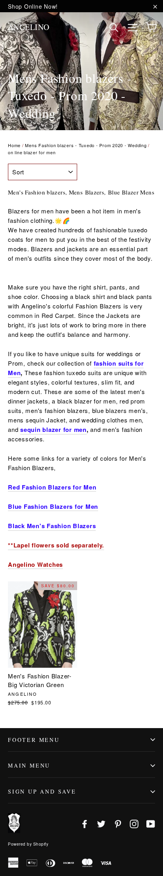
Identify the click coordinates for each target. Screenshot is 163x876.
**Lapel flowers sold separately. (56, 545)
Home (14, 145)
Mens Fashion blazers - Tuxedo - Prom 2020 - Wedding (85, 145)
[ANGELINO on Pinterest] (118, 823)
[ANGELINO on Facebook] (84, 823)
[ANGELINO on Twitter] (101, 823)
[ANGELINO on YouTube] (150, 823)
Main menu (29, 765)
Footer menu (34, 739)
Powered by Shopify (28, 844)
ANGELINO (28, 27)
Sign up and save (42, 791)
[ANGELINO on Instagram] (134, 823)
